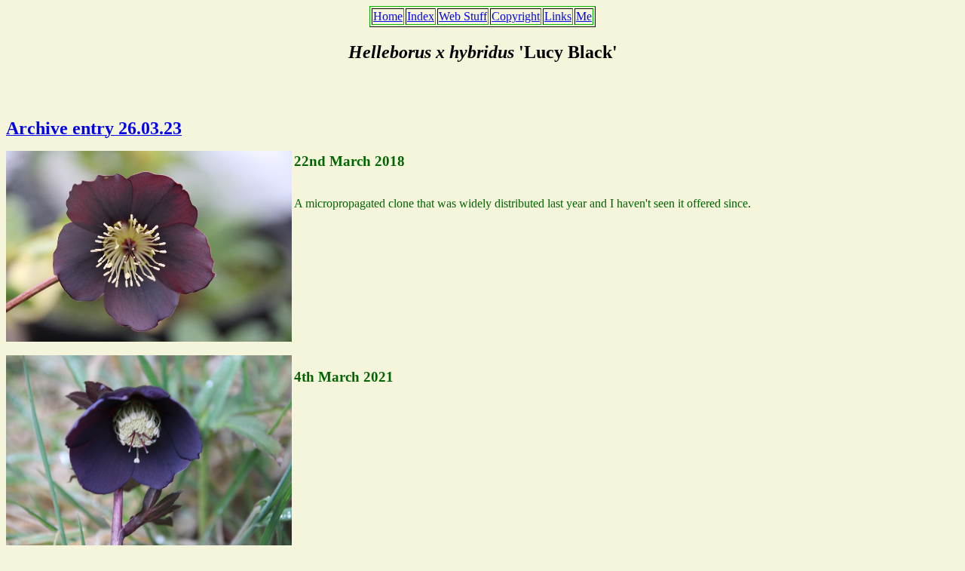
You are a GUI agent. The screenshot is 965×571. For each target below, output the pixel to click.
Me (584, 16)
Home (388, 16)
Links (557, 16)
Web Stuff (463, 16)
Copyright (516, 16)
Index (420, 16)
